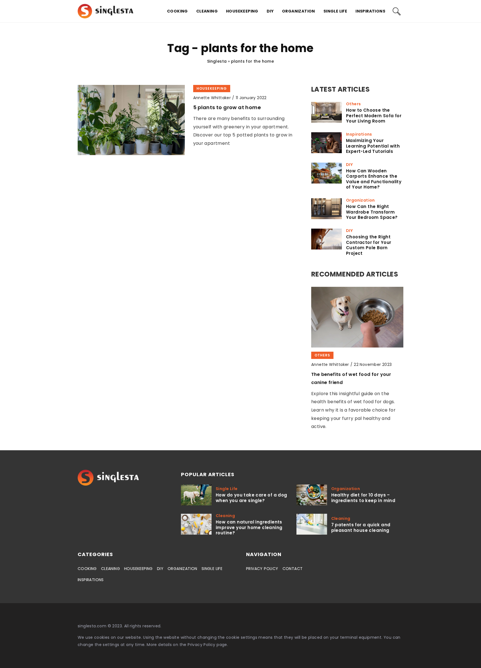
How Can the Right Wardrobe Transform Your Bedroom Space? (372, 212)
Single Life (335, 11)
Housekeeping (242, 11)
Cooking (177, 11)
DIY (270, 11)
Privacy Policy (201, 644)
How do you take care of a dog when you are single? (251, 497)
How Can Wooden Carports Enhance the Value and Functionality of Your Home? (373, 179)
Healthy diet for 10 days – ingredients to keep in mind (363, 497)
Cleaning (207, 11)
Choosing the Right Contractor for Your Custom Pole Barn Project (368, 245)
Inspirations (370, 11)
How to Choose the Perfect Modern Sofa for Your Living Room (373, 115)
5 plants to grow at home (227, 107)
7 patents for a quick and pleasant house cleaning (361, 527)
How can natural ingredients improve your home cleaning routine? (249, 527)
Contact (293, 568)
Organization (298, 11)
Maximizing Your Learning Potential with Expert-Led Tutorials (373, 146)
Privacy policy (262, 568)
